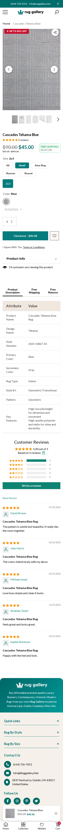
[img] (11, 507)
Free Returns (53, 291)
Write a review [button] (31, 485)
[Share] (55, 32)
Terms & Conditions (34, 247)
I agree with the (24, 247)
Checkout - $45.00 (25, 235)
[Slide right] (54, 69)
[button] (56, 12)
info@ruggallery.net (40, 3)
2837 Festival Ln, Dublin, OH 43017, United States (33, 781)
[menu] (5, 12)
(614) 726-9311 (19, 3)
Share (55, 32)
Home (6, 23)
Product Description (13, 291)
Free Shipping (34, 291)
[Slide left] (8, 69)
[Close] (58, 3)
